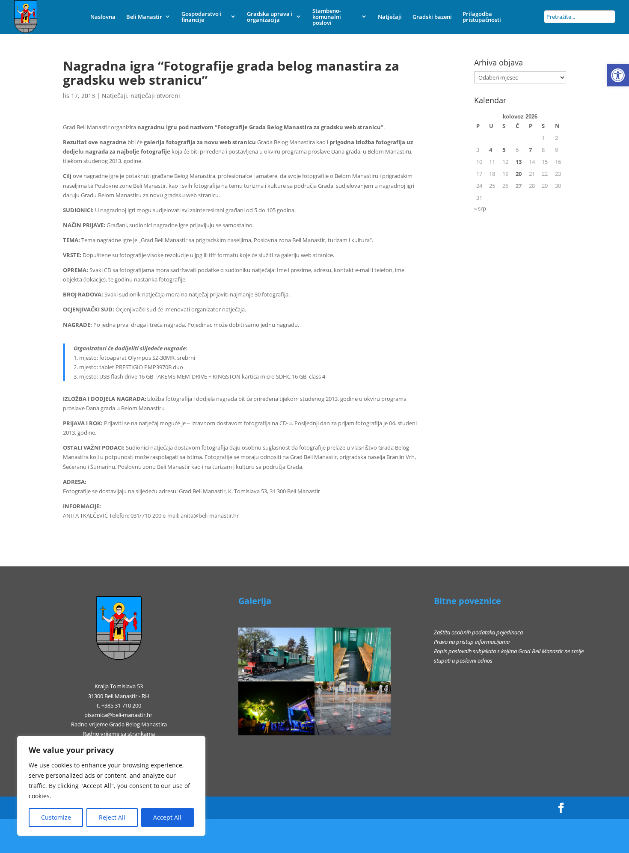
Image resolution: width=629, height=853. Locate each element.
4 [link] (490, 150)
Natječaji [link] (114, 96)
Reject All (112, 817)
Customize (56, 817)
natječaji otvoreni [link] (155, 96)
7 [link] (530, 150)
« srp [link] (480, 208)
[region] (111, 786)
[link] (618, 75)
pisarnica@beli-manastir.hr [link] (118, 715)
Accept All (167, 817)
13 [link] (519, 162)
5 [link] (503, 150)
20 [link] (519, 174)
